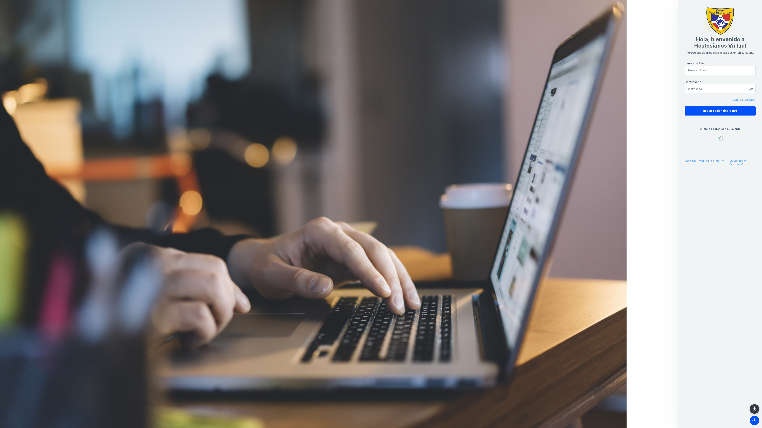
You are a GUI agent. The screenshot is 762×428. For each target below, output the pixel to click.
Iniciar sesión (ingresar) (720, 110)
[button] (754, 409)
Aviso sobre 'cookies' (738, 162)
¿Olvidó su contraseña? (744, 100)
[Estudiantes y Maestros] (720, 138)
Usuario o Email (695, 63)
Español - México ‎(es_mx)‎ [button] (703, 160)
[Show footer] (754, 420)
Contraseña (693, 82)
